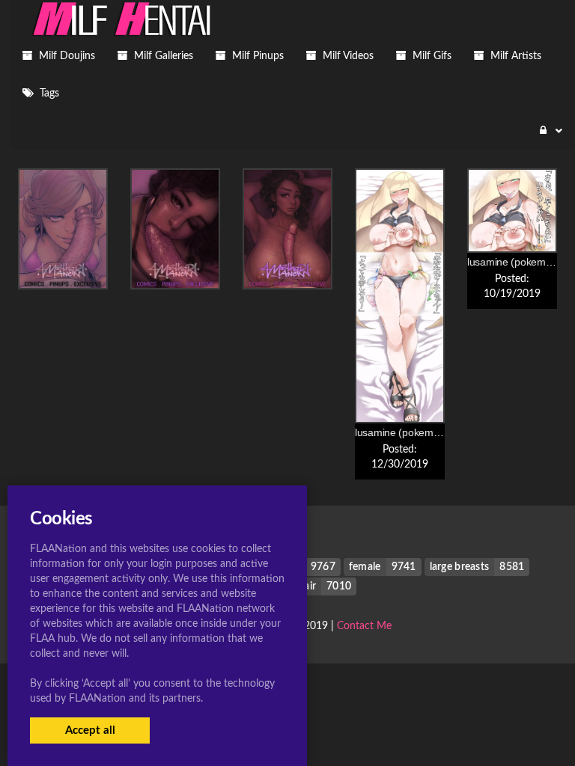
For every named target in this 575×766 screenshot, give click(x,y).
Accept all (90, 730)
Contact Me (364, 626)
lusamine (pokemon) (401, 432)
